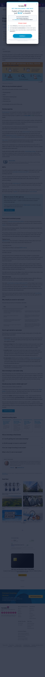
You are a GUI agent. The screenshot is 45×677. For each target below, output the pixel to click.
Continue (22, 36)
